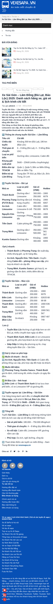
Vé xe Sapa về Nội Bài (11, 546)
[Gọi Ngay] (11, 599)
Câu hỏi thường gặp (10, 493)
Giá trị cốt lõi (7, 479)
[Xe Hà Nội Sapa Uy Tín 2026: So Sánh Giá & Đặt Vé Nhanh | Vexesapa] (6, 73)
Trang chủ (5, 17)
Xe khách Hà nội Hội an (11, 551)
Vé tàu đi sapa (8, 528)
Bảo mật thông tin (9, 505)
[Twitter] (14, 451)
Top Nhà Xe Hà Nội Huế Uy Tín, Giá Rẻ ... (29, 59)
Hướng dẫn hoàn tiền (10, 502)
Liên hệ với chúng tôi (10, 481)
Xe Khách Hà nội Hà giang (12, 534)
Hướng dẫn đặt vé (9, 487)
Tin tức (14, 17)
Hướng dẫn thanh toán (11, 490)
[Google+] (19, 451)
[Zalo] (11, 595)
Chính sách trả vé (9, 499)
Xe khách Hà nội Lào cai (12, 540)
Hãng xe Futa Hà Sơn (11, 557)
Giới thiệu (6, 473)
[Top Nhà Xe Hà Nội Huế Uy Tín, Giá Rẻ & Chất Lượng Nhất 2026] (6, 63)
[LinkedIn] (26, 451)
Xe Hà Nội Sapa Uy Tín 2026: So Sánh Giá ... (31, 70)
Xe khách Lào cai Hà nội (12, 554)
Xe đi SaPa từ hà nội (10, 523)
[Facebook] (10, 451)
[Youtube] (20, 466)
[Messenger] (11, 590)
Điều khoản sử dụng (10, 508)
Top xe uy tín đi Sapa (10, 531)
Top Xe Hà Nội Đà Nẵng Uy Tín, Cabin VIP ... (30, 48)
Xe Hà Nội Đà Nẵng (10, 548)
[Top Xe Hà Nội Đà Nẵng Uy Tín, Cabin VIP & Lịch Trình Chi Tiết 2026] (6, 52)
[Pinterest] (23, 451)
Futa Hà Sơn (7, 572)
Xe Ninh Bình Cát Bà (10, 543)
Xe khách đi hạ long (10, 560)
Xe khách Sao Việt (9, 569)
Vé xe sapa (6, 525)
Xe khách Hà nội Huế (10, 563)
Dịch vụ (5, 476)
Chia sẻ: (5, 451)
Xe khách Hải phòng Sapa (12, 566)
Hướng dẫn (10, 31)
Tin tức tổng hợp (22, 90)
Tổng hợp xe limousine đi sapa (14, 537)
